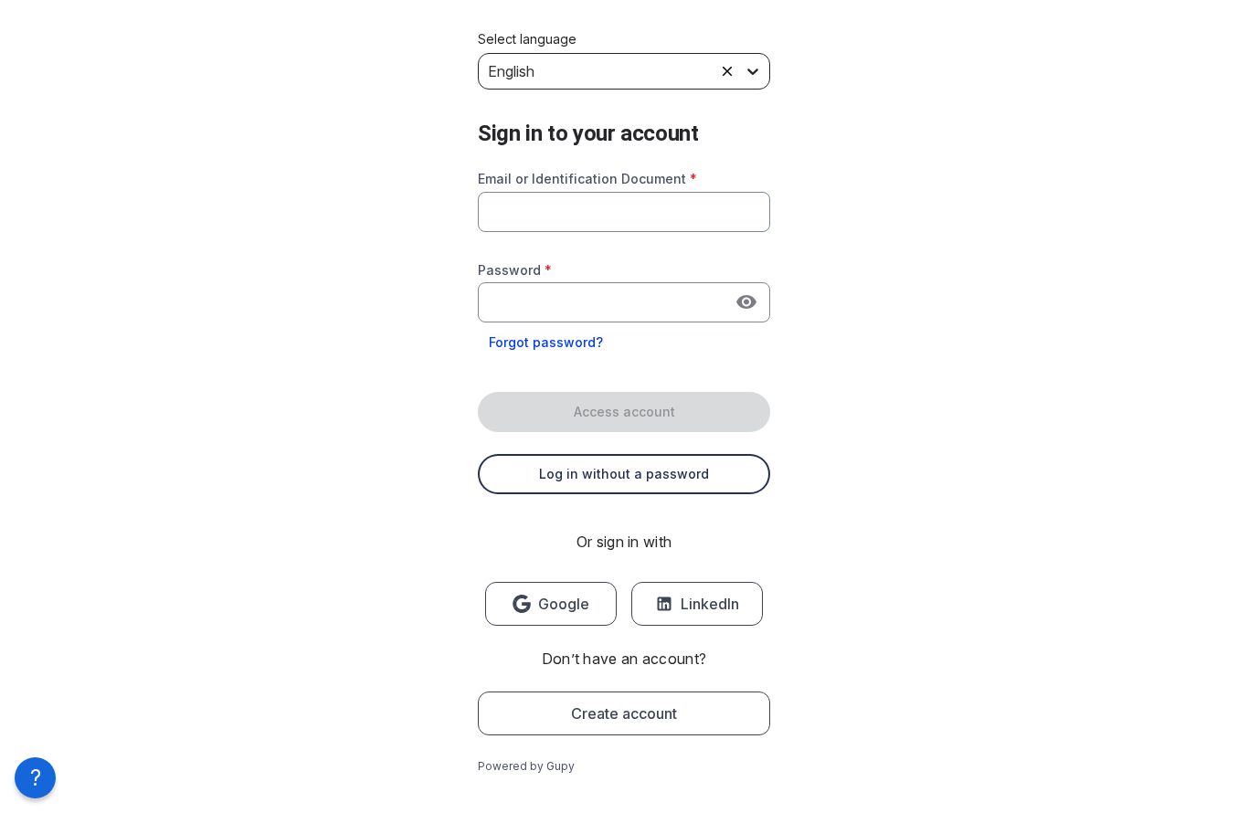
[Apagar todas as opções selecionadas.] (727, 71)
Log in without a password (624, 473)
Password (515, 270)
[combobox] (624, 212)
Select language (527, 39)
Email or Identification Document (587, 178)
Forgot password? (546, 342)
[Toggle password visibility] (746, 302)
